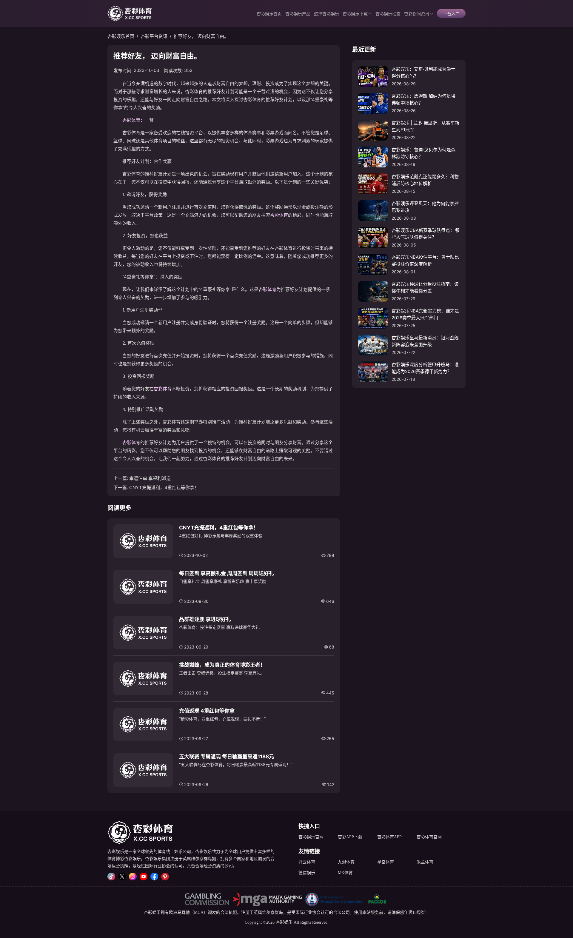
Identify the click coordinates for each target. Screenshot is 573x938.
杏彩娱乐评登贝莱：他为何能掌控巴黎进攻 (425, 207)
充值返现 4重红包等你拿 (207, 711)
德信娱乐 (306, 873)
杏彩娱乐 (152, 912)
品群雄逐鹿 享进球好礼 (205, 619)
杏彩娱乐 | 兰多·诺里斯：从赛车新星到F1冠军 (425, 126)
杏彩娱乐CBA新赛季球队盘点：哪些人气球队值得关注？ (425, 233)
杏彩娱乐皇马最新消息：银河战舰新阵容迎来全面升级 (425, 341)
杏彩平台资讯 (154, 36)
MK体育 (345, 873)
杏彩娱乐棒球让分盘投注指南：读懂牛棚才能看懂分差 (425, 287)
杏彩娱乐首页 (269, 14)
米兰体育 (425, 862)
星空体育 (385, 862)
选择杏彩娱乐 (326, 14)
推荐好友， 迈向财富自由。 (201, 36)
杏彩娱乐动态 (388, 14)
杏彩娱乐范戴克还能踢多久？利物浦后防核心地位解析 (425, 180)
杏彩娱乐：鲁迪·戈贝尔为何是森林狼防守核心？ (423, 153)
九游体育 (346, 862)
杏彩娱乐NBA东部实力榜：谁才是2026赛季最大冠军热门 (425, 314)
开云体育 (306, 862)
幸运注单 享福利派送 (150, 478)
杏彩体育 (131, 120)
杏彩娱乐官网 (311, 837)
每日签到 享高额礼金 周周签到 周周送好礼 (226, 573)
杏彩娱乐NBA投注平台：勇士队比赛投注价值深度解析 (425, 260)
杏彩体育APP (389, 837)
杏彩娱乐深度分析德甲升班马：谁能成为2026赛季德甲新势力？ (425, 368)
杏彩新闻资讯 (416, 14)
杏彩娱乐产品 (297, 14)
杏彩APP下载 (350, 837)
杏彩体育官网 (429, 837)
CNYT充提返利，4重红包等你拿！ (164, 487)
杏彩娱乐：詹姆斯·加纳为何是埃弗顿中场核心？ (423, 99)
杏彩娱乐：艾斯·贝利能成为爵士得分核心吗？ (423, 72)
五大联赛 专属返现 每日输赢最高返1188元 (226, 757)
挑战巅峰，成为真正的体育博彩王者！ (222, 665)
